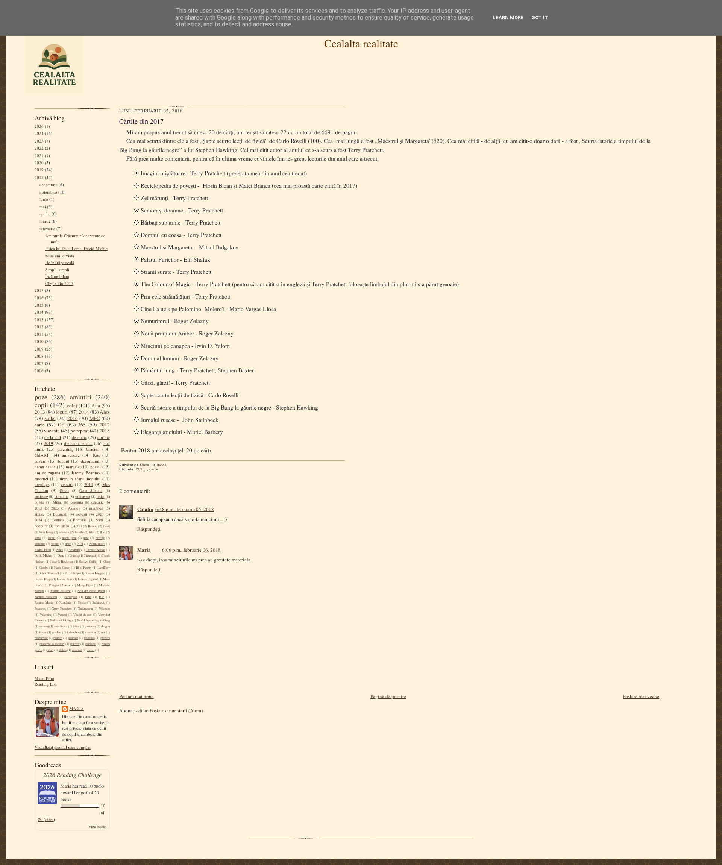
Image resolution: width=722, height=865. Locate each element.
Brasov (92, 526)
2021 (39, 155)
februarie (47, 228)
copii (41, 404)
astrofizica (60, 626)
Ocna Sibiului (90, 490)
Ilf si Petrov (83, 567)
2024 (39, 133)
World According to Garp (93, 620)
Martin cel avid (60, 591)
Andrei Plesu (43, 550)
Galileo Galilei (88, 561)
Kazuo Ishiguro (95, 573)
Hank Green (62, 567)
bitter (76, 626)
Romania (79, 519)
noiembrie (48, 192)
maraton (90, 632)
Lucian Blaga (43, 579)
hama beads (45, 466)
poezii (95, 466)
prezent (105, 638)
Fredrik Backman (61, 561)
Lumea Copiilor (88, 579)
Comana (58, 519)
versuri (67, 484)
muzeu (57, 638)
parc (86, 538)
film (91, 532)
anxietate (41, 496)
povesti (81, 514)
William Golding (60, 620)
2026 (39, 126)
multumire (41, 638)
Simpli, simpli (57, 269)
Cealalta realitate (361, 43)
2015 (39, 305)
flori (102, 532)
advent (40, 461)
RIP (101, 597)
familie (79, 532)
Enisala (74, 555)
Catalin (145, 509)
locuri (62, 411)
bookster (41, 525)
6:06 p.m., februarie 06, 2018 (191, 549)
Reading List (45, 684)
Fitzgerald (90, 555)
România (65, 602)
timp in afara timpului (80, 478)
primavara (82, 496)
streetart (77, 650)
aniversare (71, 455)
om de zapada (47, 472)
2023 (39, 141)
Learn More (508, 17)
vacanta (52, 430)
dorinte (103, 437)
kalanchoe (73, 632)
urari (68, 544)
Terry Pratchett (61, 608)
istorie (51, 538)
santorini (40, 544)
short (50, 650)
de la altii (52, 437)
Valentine (46, 614)
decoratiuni (90, 461)
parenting (65, 449)
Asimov (74, 508)
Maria (77, 708)
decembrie (48, 184)
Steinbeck (98, 602)
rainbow (90, 644)
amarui (44, 626)
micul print (69, 538)
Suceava (40, 608)
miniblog (96, 508)
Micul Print (44, 678)
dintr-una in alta (78, 443)
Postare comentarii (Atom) (176, 710)
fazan (42, 632)
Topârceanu (85, 608)
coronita (77, 502)
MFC (94, 418)
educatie (97, 502)
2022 (39, 148)
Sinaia (82, 602)
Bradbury (74, 550)
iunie (43, 199)
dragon (105, 626)
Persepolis (70, 597)
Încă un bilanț (57, 276)
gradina (56, 632)
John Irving (46, 532)
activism (64, 532)
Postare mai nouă (136, 696)
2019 (39, 170)
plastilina (89, 638)
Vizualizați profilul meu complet (63, 747)
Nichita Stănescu (46, 597)
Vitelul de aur (82, 614)
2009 (39, 349)
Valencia (104, 608)
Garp (106, 561)
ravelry (100, 538)
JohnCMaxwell (49, 573)
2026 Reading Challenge (72, 774)
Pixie (88, 597)
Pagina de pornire (388, 696)
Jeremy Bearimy (85, 472)
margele (73, 466)
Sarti (99, 519)
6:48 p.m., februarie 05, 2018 (184, 509)
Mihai (57, 502)
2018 (39, 177)
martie (44, 221)
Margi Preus (85, 585)
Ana (95, 405)
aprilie (44, 214)
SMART (42, 455)
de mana (79, 437)
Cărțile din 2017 (59, 283)
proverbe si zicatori (51, 644)
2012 (39, 326)
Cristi (106, 526)
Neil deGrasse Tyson (91, 591)
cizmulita (61, 496)
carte (39, 424)
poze (41, 396)
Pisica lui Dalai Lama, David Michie (76, 248)
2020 (39, 162)
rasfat (101, 496)
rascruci (41, 478)
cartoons (90, 626)
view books (97, 826)
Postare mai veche (641, 696)
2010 (39, 341)
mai (42, 206)
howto (39, 502)
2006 (39, 370)
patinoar (73, 638)
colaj (72, 405)
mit (103, 632)
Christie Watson (95, 550)
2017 (39, 290)
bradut (63, 461)
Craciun (93, 449)
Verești (62, 614)
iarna (38, 538)
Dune (61, 555)
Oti (61, 424)
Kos (96, 455)
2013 (39, 319)
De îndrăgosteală (59, 262)
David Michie (43, 555)
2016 (39, 297)
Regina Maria (44, 602)
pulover (74, 644)
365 (82, 424)
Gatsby (43, 567)
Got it (539, 17)
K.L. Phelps (72, 573)
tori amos (62, 525)
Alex (105, 411)
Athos (59, 550)
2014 (39, 312)
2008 (39, 356)
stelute (55, 544)
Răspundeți (149, 528)
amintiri (80, 396)
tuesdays (42, 484)
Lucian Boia (64, 579)
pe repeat (79, 430)
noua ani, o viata (59, 255)
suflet (50, 418)
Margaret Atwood (60, 585)
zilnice (39, 514)
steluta (63, 650)
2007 (39, 363)
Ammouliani (97, 544)
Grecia (64, 490)
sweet (90, 650)
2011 (39, 334)
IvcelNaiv (103, 567)
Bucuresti (60, 514)
